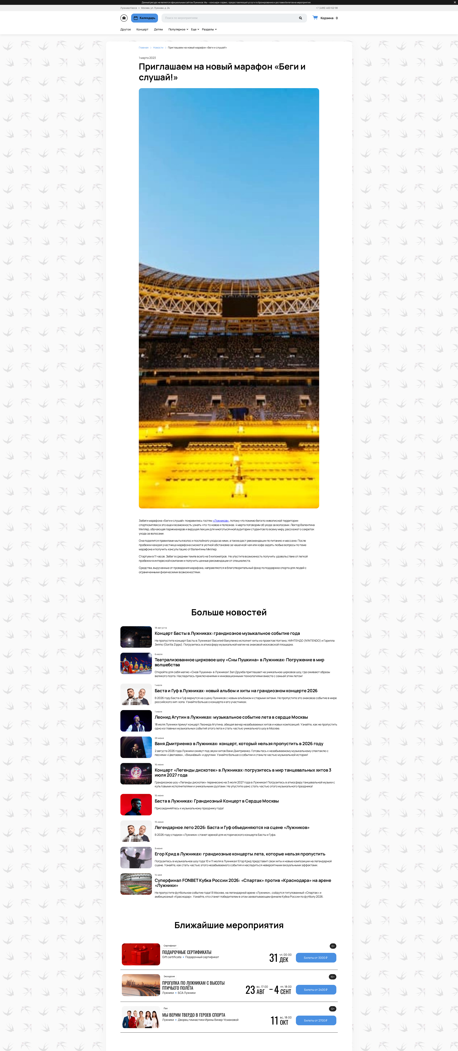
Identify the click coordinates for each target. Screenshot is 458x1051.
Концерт (142, 29)
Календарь (147, 17)
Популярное (177, 29)
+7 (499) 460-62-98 (327, 7)
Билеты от (315, 958)
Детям (158, 29)
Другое (125, 29)
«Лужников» (221, 521)
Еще (193, 29)
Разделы (208, 29)
